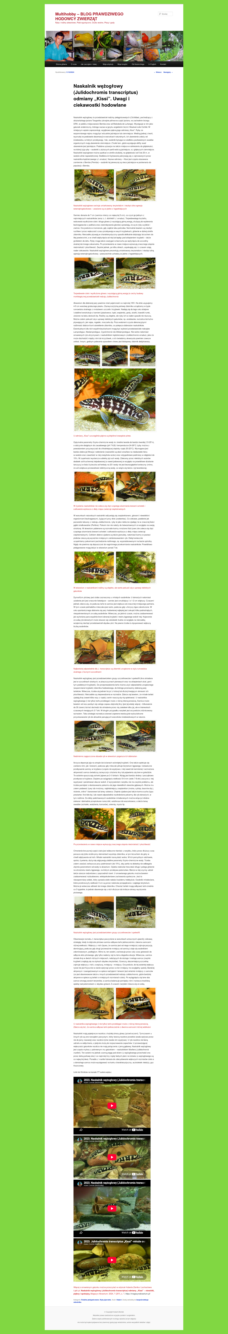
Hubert (119, 1300)
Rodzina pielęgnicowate (90, 1300)
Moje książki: (123, 64)
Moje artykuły (108, 64)
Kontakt (163, 64)
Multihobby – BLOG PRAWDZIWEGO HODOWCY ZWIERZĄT (89, 16)
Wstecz (158, 72)
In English (152, 64)
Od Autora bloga (138, 64)
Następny (168, 72)
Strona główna (61, 64)
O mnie (74, 64)
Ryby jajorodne (105, 1300)
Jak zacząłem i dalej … (90, 64)
